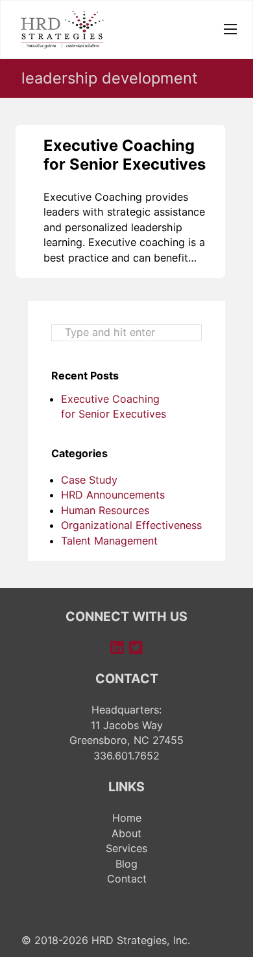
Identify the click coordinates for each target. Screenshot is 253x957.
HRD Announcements (113, 494)
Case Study (89, 479)
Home (126, 817)
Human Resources (105, 510)
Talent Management (109, 540)
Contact (127, 878)
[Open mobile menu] (230, 29)
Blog (126, 863)
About (126, 833)
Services (126, 848)
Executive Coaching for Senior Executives (124, 154)
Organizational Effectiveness (131, 525)
